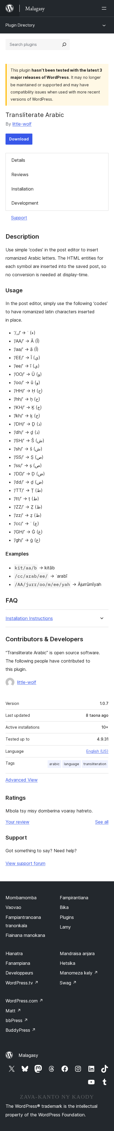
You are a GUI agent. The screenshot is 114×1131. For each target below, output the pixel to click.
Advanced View (22, 780)
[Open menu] (105, 8)
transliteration (95, 764)
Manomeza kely (79, 973)
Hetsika (67, 963)
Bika (64, 907)
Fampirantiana (74, 897)
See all (101, 822)
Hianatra (14, 953)
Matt (13, 1010)
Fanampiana (18, 963)
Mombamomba (21, 897)
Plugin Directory (20, 25)
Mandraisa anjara (77, 953)
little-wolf (22, 124)
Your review (17, 822)
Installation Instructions (29, 618)
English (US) (97, 751)
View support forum (25, 863)
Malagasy (28, 1055)
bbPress (17, 1020)
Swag (68, 983)
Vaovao (13, 907)
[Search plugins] (64, 44)
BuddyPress (21, 1030)
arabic (54, 764)
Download (19, 139)
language (71, 764)
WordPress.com (24, 1001)
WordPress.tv (22, 983)
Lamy (65, 927)
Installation (22, 189)
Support (19, 217)
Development (24, 203)
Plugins (67, 917)
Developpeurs (19, 973)
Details (18, 160)
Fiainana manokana (25, 935)
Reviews (19, 174)
